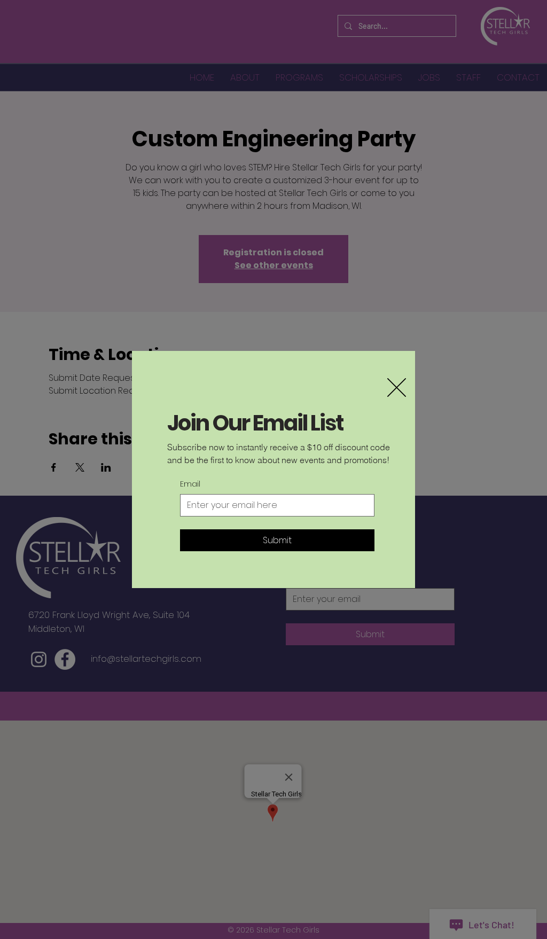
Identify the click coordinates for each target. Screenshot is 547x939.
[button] (396, 387)
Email (190, 484)
